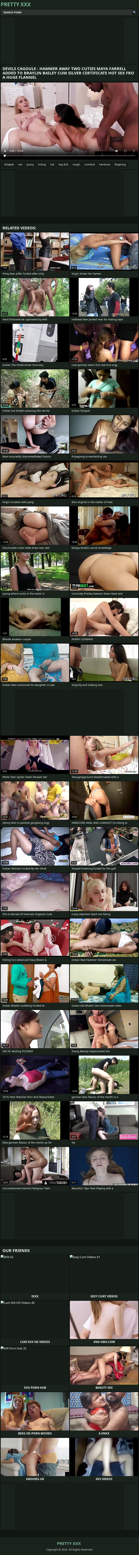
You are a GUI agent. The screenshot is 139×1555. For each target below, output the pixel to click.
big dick (63, 164)
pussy (30, 164)
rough (76, 164)
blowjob (9, 164)
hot (52, 164)
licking (42, 164)
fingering (120, 164)
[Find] (134, 12)
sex (20, 164)
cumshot (89, 164)
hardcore (104, 164)
